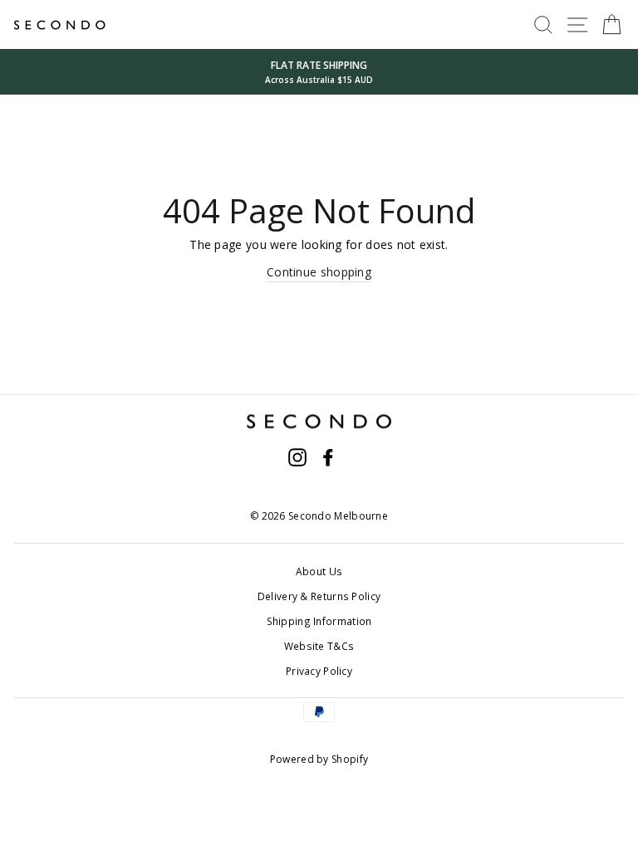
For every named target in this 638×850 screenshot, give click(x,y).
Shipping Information (319, 621)
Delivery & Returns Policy (319, 596)
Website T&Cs (319, 645)
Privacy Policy (319, 670)
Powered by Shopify (319, 759)
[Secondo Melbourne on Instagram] (297, 457)
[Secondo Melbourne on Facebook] (328, 457)
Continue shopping (319, 272)
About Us (319, 571)
